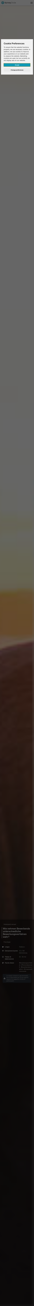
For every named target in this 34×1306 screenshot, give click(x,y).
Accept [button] (17, 65)
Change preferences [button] (17, 70)
